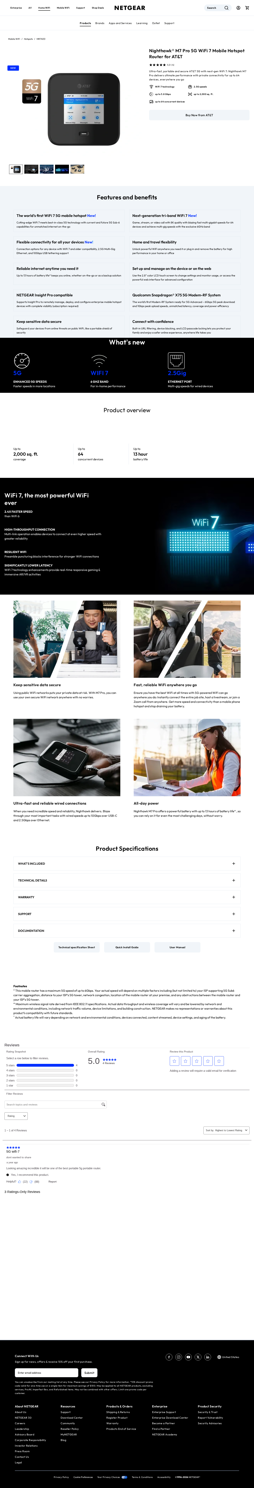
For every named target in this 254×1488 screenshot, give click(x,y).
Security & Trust (207, 1412)
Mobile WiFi (63, 7)
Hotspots (28, 38)
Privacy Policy (61, 1477)
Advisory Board (24, 1434)
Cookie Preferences (83, 1477)
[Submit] (226, 8)
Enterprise (16, 7)
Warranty (112, 1423)
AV (30, 7)
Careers (20, 1423)
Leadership (22, 1429)
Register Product (116, 1417)
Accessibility (164, 1477)
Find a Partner (161, 1429)
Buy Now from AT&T (199, 115)
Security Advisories (210, 1423)
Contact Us (22, 1457)
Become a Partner (163, 1423)
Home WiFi (44, 7)
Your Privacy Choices (108, 1477)
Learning (142, 23)
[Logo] (130, 8)
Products (85, 23)
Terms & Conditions (142, 1477)
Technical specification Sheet (76, 947)
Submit (89, 1373)
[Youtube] (188, 1357)
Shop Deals (98, 7)
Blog (63, 1440)
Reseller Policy (70, 1429)
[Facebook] (169, 1357)
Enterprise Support (164, 1412)
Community (68, 1423)
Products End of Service (121, 1429)
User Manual (177, 947)
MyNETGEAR (69, 1434)
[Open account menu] (238, 7)
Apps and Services (120, 23)
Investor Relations (26, 1445)
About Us (20, 1412)
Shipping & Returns (118, 1412)
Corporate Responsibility (30, 1440)
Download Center (72, 1417)
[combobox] (218, 7)
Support (169, 23)
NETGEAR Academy (164, 1434)
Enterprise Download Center (170, 1417)
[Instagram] (178, 1357)
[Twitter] (198, 1357)
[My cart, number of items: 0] (247, 8)
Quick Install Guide (127, 947)
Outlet (156, 23)
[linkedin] (207, 1357)
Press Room (22, 1451)
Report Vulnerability (210, 1417)
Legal (18, 1462)
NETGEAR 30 (23, 1417)
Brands (99, 23)
